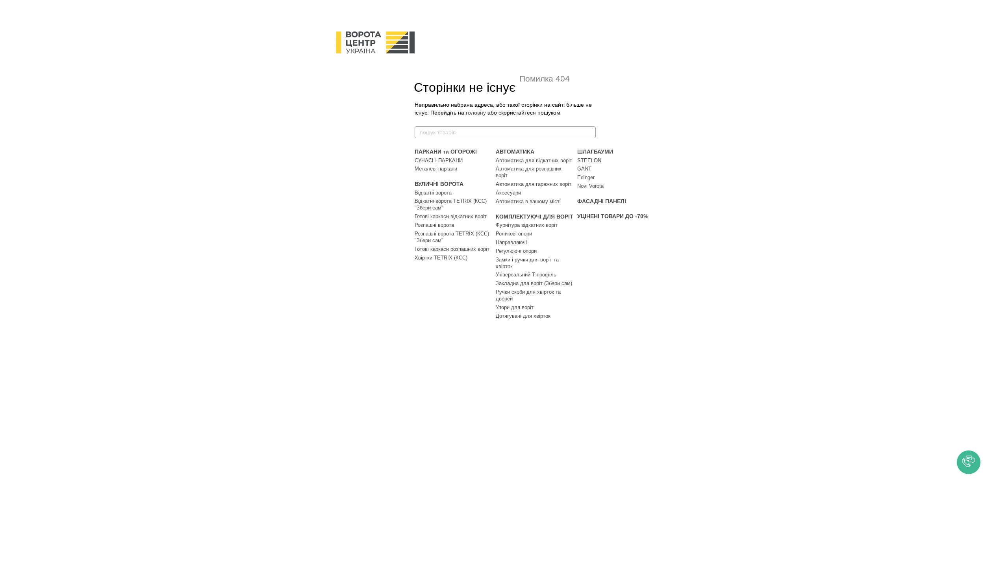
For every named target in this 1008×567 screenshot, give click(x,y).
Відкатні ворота (433, 193)
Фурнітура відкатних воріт (527, 225)
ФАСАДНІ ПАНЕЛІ (601, 201)
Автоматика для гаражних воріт (533, 184)
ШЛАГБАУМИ (595, 151)
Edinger (586, 177)
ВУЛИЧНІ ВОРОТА (439, 184)
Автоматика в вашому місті (528, 201)
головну (476, 112)
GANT (584, 169)
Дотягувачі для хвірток (523, 316)
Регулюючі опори (516, 251)
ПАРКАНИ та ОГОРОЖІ (446, 151)
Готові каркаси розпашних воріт (452, 249)
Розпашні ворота (434, 225)
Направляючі (511, 242)
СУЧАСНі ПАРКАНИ (439, 160)
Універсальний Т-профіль (526, 275)
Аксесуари (508, 193)
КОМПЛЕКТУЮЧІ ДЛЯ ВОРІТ (534, 216)
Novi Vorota (590, 186)
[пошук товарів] (589, 132)
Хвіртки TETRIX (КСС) (441, 258)
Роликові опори (514, 234)
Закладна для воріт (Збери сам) (534, 283)
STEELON (589, 160)
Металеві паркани (436, 169)
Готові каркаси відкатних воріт (451, 216)
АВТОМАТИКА (515, 151)
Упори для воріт (515, 307)
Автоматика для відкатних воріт (534, 160)
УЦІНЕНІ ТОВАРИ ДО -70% (612, 216)
